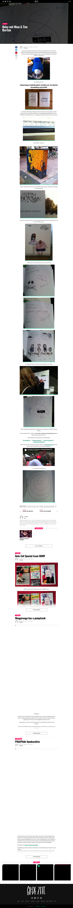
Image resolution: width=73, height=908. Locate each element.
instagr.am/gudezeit (37, 440)
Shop (55, 901)
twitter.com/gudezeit (48, 440)
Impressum (38, 906)
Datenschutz (43, 906)
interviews (33, 901)
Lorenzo (26, 516)
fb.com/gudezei (26, 440)
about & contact (49, 901)
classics (37, 901)
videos (22, 901)
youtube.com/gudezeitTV (39, 442)
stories (18, 901)
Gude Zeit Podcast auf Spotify (31, 845)
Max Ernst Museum (49, 444)
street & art (27, 901)
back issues (43, 901)
